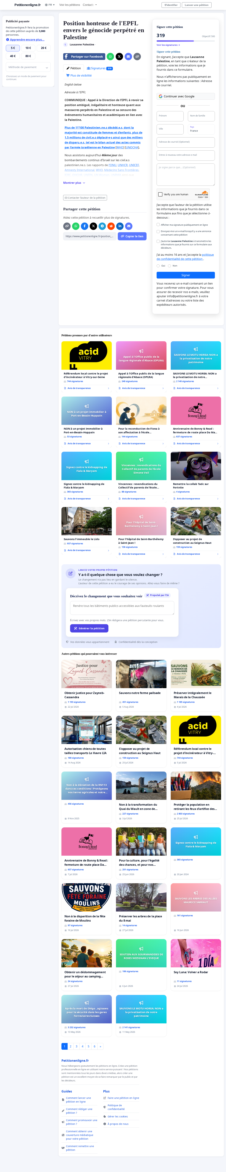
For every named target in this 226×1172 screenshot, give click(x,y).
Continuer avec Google (179, 96)
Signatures (100, 68)
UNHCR (123, 165)
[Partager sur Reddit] (111, 226)
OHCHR (77, 175)
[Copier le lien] (137, 56)
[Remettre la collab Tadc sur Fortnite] (196, 477)
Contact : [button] (89, 4)
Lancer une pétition (197, 5)
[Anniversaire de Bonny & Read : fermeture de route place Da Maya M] (196, 422)
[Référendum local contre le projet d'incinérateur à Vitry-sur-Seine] (86, 366)
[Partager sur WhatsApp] (110, 56)
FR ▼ (52, 4)
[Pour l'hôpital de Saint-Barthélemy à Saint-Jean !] (141, 532)
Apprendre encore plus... (26, 40)
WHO (119, 147)
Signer (186, 275)
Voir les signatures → (168, 44)
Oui (163, 265)
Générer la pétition (92, 628)
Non (175, 265)
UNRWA (116, 175)
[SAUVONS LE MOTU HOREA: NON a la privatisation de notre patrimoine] (196, 366)
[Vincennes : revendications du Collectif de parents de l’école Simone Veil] (141, 477)
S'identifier (171, 5)
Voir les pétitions (69, 4)
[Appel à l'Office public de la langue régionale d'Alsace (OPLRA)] (141, 366)
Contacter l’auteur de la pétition (86, 197)
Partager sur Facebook (87, 56)
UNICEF (134, 165)
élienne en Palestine (100, 147)
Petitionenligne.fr (27, 5)
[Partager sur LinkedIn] (120, 226)
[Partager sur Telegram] (102, 226)
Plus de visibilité (81, 75)
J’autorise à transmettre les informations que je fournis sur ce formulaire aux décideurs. (186, 244)
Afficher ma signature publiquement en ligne (184, 224)
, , (104, 137)
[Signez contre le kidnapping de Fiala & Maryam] (86, 477)
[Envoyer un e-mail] (128, 56)
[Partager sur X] (119, 56)
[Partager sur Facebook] (84, 226)
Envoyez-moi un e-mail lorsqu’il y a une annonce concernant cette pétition (186, 233)
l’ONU (112, 165)
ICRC (68, 175)
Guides (66, 1091)
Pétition (75, 68)
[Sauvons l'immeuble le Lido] (86, 530)
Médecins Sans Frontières (121, 170)
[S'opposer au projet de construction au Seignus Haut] (196, 532)
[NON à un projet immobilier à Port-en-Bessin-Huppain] (86, 422)
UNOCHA (132, 147)
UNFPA (88, 175)
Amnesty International (79, 170)
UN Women (101, 175)
